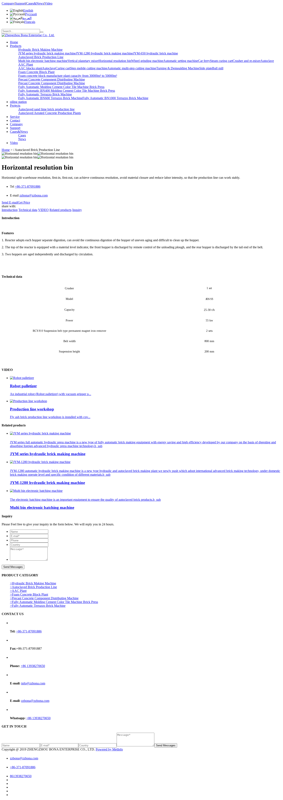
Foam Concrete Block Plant (36, 72)
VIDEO (43, 210)
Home (14, 42)
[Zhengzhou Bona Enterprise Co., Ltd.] (28, 35)
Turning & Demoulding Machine (177, 68)
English (28, 10)
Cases (22, 135)
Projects (15, 105)
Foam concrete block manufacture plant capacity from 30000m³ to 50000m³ (67, 75)
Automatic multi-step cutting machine (131, 68)
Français (29, 22)
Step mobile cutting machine (88, 68)
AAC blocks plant (30, 68)
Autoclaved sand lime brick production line (46, 109)
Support (20, 3)
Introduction (10, 210)
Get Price (24, 202)
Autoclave (267, 61)
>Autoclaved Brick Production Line (33, 587)
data (27, 210)
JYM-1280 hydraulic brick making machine (104, 53)
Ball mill (217, 68)
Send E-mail (10, 202)
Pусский (31, 14)
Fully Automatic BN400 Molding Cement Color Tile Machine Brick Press (66, 90)
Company (8, 3)
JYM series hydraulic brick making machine (47, 53)
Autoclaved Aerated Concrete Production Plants (49, 113)
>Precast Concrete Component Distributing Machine (44, 598)
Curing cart (63, 68)
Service (15, 116)
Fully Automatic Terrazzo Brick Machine (45, 94)
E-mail (14, 195)
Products (15, 46)
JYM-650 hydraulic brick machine (155, 53)
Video (48, 3)
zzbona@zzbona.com (33, 195)
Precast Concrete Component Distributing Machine (51, 79)
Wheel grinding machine (147, 61)
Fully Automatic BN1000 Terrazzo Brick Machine (115, 98)
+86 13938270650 (33, 666)
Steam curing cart (221, 61)
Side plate (205, 68)
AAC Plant (25, 64)
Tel (12, 186)
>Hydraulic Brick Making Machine (33, 583)
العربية (26, 18)
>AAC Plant (18, 590)
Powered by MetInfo (109, 749)
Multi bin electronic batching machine (43, 61)
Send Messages (13, 566)
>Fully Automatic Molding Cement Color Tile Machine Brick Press (54, 602)
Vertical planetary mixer (83, 61)
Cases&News (35, 3)
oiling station (18, 102)
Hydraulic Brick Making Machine (40, 49)
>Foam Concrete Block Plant (29, 594)
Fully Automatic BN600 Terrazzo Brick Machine (50, 98)
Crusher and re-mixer (246, 61)
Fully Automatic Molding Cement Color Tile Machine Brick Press (61, 87)
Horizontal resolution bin (115, 61)
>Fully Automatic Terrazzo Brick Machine (37, 605)
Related (60, 210)
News (22, 139)
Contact (15, 120)
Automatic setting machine (180, 61)
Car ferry (204, 61)
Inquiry (77, 210)
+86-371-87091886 (27, 186)
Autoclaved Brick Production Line (40, 57)
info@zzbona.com (33, 683)
